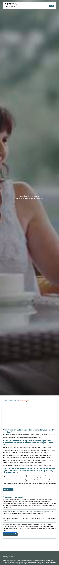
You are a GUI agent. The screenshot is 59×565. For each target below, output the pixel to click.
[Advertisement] (29, 414)
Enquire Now (7, 489)
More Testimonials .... (9, 534)
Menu (51, 5)
